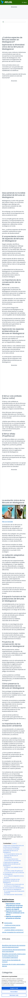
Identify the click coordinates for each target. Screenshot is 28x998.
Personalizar (14, 991)
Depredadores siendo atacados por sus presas (14, 904)
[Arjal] (6, 2)
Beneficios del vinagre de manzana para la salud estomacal (13, 946)
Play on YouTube (7, 521)
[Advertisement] (14, 13)
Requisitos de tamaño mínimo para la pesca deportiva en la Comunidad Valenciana (14, 955)
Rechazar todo (14, 995)
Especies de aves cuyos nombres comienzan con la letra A (15, 913)
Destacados (8, 923)
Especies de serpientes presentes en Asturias (13, 917)
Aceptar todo (14, 988)
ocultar (14, 843)
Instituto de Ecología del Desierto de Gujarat (14, 908)
